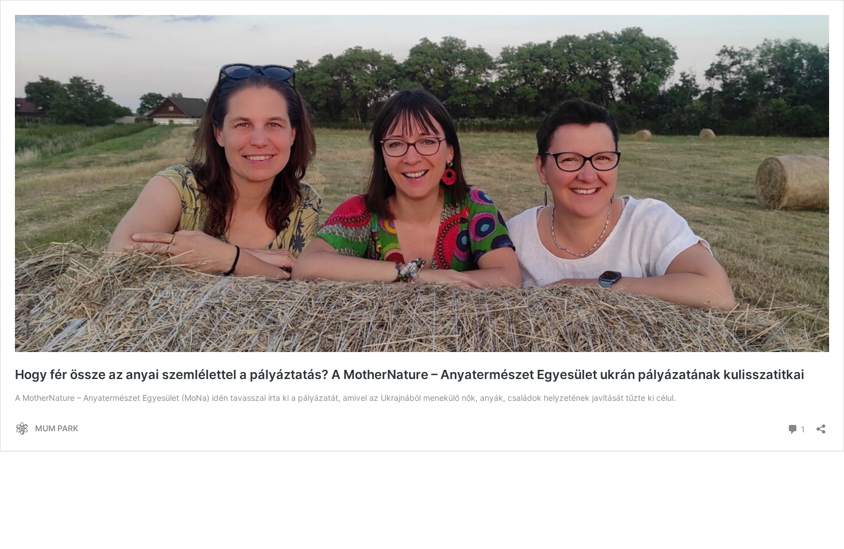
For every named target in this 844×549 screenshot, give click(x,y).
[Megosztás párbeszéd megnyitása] (821, 425)
